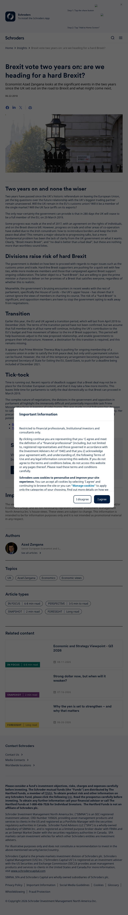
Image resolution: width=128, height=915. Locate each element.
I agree (102, 499)
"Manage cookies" (83, 485)
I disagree (82, 499)
